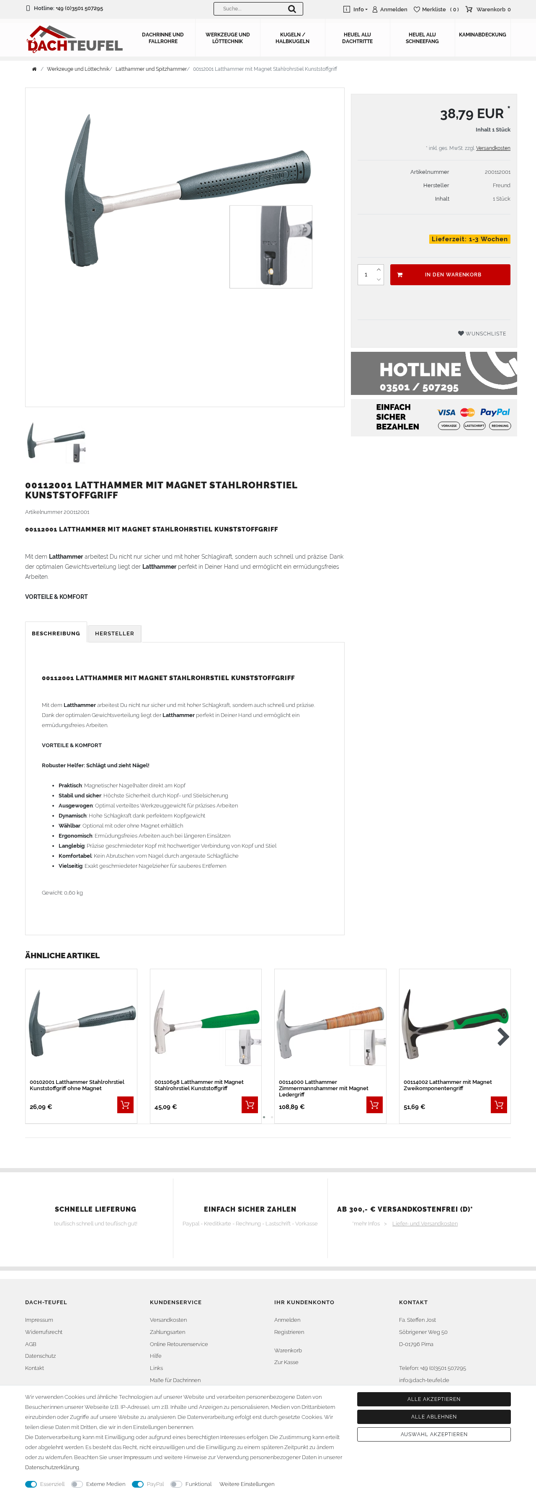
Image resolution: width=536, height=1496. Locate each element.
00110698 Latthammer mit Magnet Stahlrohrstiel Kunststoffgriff (199, 1085)
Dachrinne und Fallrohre (163, 38)
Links (156, 1368)
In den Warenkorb (453, 275)
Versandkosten (493, 148)
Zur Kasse (286, 1362)
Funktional (198, 1484)
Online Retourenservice (179, 1344)
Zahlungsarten (167, 1332)
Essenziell (52, 1484)
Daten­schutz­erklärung (52, 1467)
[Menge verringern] (379, 280)
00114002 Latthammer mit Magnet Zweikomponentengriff (448, 1085)
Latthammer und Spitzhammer (151, 69)
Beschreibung (56, 633)
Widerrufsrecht (43, 1332)
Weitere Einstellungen (246, 1484)
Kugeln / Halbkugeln (292, 38)
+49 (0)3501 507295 (79, 8)
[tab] (56, 633)
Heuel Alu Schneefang (422, 38)
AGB (30, 1344)
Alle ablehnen (433, 1417)
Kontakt (34, 1368)
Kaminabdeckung (482, 35)
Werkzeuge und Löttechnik (228, 38)
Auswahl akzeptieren (434, 1434)
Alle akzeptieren (433, 1399)
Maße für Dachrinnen (175, 1380)
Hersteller (114, 633)
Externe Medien (105, 1484)
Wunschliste (485, 334)
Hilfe (156, 1356)
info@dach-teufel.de (424, 1380)
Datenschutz (40, 1356)
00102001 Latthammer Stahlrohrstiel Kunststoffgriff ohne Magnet (77, 1085)
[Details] (125, 1104)
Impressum (39, 1320)
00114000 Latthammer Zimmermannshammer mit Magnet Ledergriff (323, 1088)
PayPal (155, 1484)
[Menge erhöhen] (379, 270)
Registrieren (289, 1332)
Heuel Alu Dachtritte (357, 38)
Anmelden (287, 1320)
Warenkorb (288, 1350)
